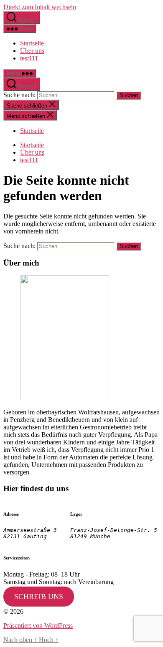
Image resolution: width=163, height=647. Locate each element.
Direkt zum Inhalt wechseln (39, 6)
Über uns (32, 50)
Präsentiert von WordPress (38, 625)
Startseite (32, 43)
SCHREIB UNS (38, 596)
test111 (29, 58)
